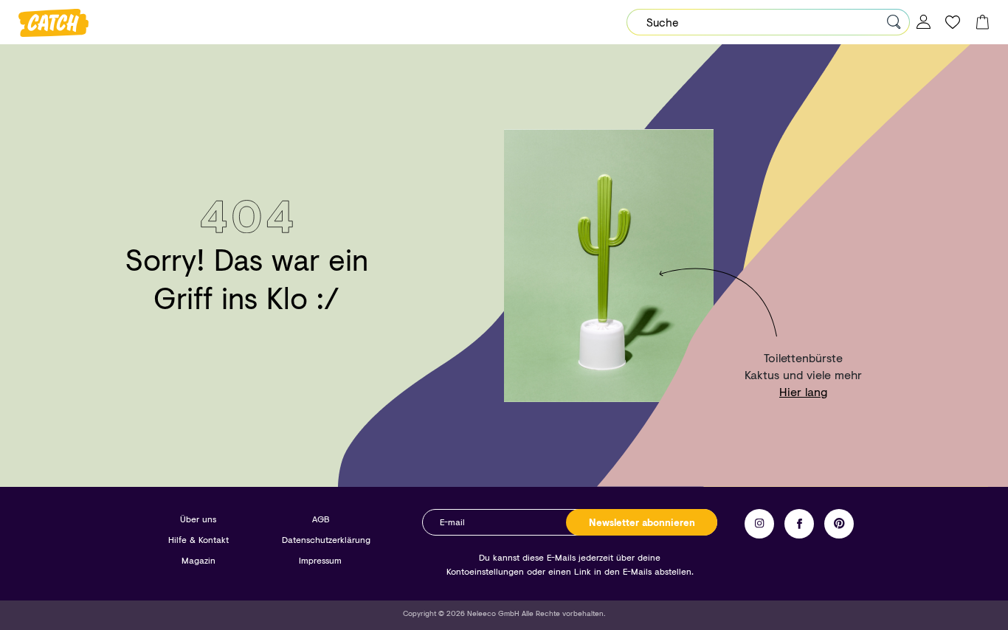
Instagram (759, 524)
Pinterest (839, 524)
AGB (320, 519)
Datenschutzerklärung (326, 539)
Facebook (799, 524)
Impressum (320, 560)
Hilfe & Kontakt (198, 539)
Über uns (198, 519)
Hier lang (803, 391)
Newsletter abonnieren (642, 522)
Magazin (198, 560)
